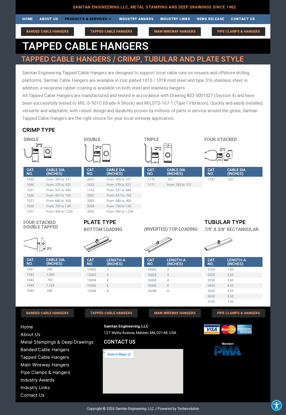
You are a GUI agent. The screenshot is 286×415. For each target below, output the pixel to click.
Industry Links (175, 19)
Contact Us (243, 19)
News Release (210, 19)
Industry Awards (136, 19)
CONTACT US (119, 342)
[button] (277, 405)
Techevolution (188, 409)
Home (27, 19)
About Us (49, 19)
